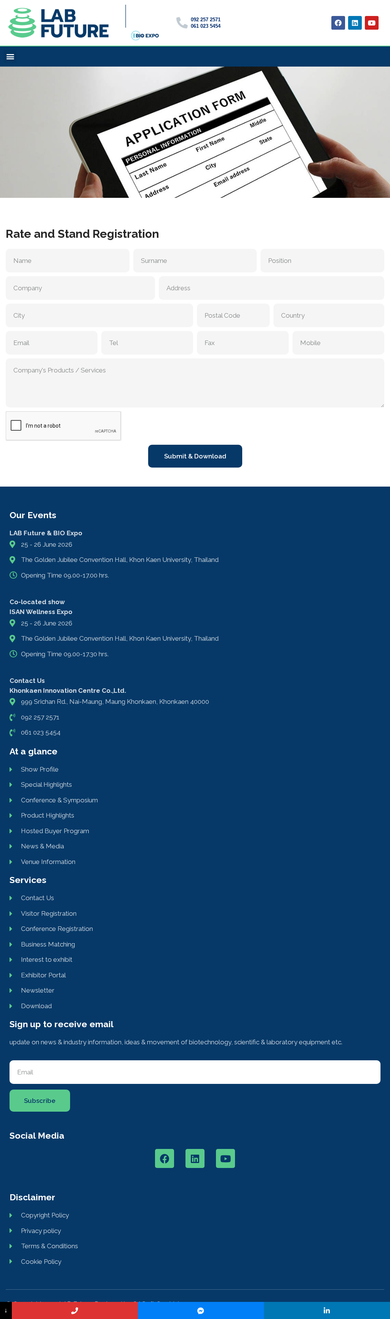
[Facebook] (338, 23)
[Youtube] (372, 23)
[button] (10, 56)
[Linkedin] (355, 23)
